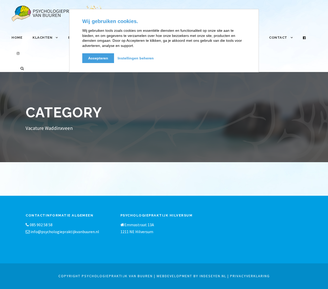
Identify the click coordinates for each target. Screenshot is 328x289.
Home (17, 37)
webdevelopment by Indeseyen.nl (191, 276)
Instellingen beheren (136, 58)
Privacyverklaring (250, 276)
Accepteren (98, 58)
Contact (278, 37)
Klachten (42, 37)
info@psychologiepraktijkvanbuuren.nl (64, 231)
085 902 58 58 (41, 224)
